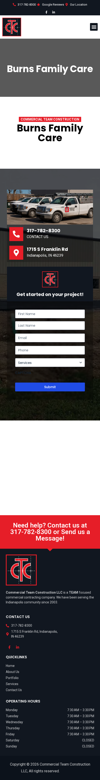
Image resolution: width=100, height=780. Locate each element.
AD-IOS (69, 771)
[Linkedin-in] (54, 12)
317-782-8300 (43, 230)
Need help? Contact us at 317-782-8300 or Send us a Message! (50, 531)
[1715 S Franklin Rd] (16, 253)
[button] (94, 27)
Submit (50, 387)
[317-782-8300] (16, 234)
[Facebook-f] (46, 12)
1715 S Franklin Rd (47, 249)
